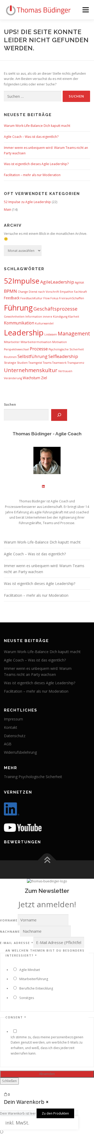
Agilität (79, 282)
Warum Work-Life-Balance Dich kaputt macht (37, 125)
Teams (47, 363)
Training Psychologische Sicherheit (33, 776)
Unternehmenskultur (30, 370)
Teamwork (59, 363)
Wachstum (31, 377)
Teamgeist (35, 363)
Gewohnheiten (14, 316)
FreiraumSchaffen (71, 298)
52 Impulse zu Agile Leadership (27, 202)
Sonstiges (26, 998)
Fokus (54, 298)
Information (33, 316)
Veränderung (13, 378)
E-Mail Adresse (16, 943)
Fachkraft (80, 292)
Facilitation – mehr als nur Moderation (32, 175)
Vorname (9, 920)
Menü (85, 10)
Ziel (44, 377)
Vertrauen (65, 371)
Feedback (12, 297)
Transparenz (75, 363)
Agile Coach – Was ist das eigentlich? (31, 136)
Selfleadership (63, 356)
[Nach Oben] (47, 860)
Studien (22, 363)
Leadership (24, 332)
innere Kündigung (55, 316)
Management (74, 333)
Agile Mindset (29, 970)
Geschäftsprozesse (55, 308)
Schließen (9, 1081)
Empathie (66, 292)
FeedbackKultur (31, 298)
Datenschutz (14, 735)
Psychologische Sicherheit (66, 349)
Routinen (10, 357)
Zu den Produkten (55, 1113)
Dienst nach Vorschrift (44, 292)
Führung (18, 307)
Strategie (10, 363)
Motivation (59, 342)
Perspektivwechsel (16, 349)
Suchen (10, 404)
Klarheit (73, 316)
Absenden (47, 1074)
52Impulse (21, 281)
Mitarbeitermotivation (36, 342)
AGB (7, 743)
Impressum (13, 718)
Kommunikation (19, 323)
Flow (46, 298)
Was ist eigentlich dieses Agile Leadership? (36, 164)
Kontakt (10, 727)
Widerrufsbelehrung (20, 752)
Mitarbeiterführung (33, 979)
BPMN (10, 291)
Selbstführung (32, 356)
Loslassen (50, 334)
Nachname (10, 931)
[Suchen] (59, 415)
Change (23, 292)
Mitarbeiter (12, 342)
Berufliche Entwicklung (36, 988)
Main (7, 209)
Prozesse (39, 349)
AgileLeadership (57, 282)
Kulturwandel (44, 323)
